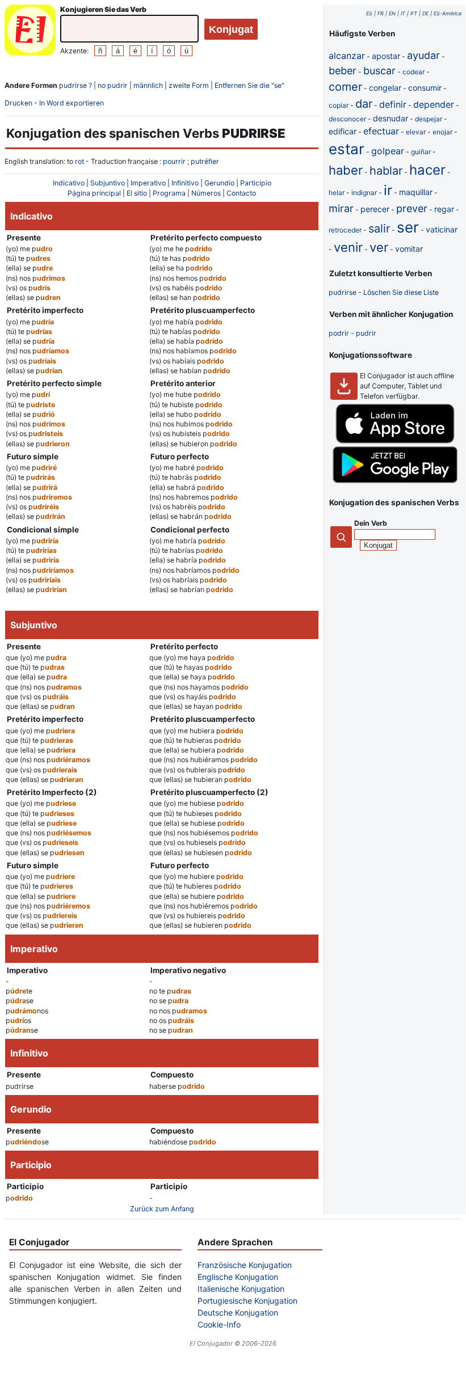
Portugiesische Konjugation (247, 1300)
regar (444, 209)
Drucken (18, 103)
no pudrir (113, 85)
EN (392, 13)
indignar (364, 192)
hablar (386, 170)
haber (346, 170)
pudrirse (342, 292)
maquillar (416, 192)
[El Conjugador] (30, 31)
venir (348, 247)
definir (392, 104)
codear (413, 71)
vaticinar (441, 229)
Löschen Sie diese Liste (401, 292)
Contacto (241, 193)
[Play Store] (395, 480)
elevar (416, 132)
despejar (428, 119)
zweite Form (189, 85)
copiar (339, 105)
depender (433, 104)
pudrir (366, 333)
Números (206, 193)
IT (403, 13)
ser (408, 227)
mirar (341, 208)
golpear (387, 151)
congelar (385, 87)
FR (380, 13)
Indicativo (69, 183)
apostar (386, 56)
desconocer (347, 119)
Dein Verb (370, 523)
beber (342, 71)
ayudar (423, 55)
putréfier (205, 161)
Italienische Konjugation (241, 1289)
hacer (427, 170)
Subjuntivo (107, 183)
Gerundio (219, 183)
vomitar (409, 248)
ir (388, 190)
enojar (442, 132)
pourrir (174, 161)
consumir (425, 87)
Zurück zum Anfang (162, 1208)
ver (379, 247)
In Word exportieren (71, 103)
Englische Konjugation (238, 1277)
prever (411, 208)
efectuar (381, 131)
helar (337, 192)
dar (363, 104)
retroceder (345, 230)
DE (425, 13)
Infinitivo (185, 183)
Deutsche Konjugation (238, 1312)
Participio (255, 183)
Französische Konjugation (245, 1265)
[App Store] (395, 441)
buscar (379, 71)
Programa (169, 193)
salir (379, 228)
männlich (148, 85)
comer (345, 87)
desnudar (390, 118)
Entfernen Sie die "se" (249, 85)
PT (413, 13)
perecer (374, 209)
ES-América (447, 13)
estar (346, 149)
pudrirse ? (75, 85)
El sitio (137, 193)
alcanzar (347, 55)
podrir (339, 333)
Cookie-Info (219, 1324)
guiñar (421, 151)
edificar (342, 131)
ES (369, 13)
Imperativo (148, 183)
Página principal (94, 193)
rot (79, 161)
